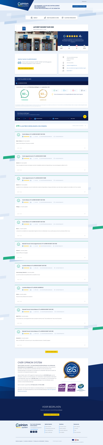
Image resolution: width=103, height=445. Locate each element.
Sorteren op (78, 125)
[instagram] (34, 432)
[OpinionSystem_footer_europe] (75, 439)
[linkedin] (36, 432)
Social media (69, 70)
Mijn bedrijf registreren (79, 6)
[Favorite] (84, 116)
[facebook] (31, 432)
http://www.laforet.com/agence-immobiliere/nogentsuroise (78, 68)
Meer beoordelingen (51, 351)
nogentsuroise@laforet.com (72, 65)
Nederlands (84, 1)
